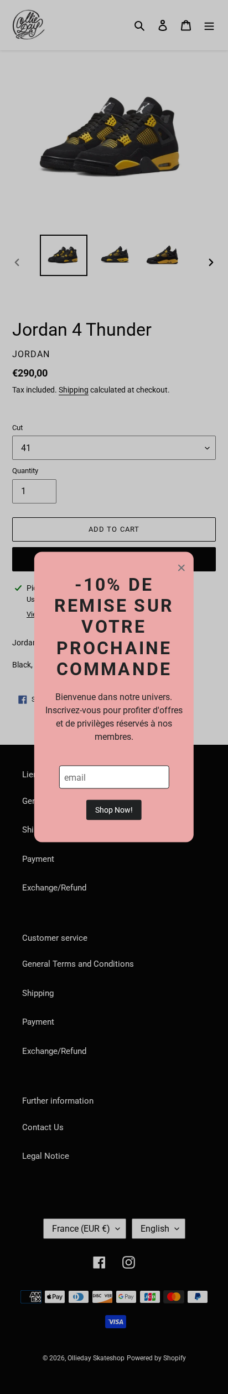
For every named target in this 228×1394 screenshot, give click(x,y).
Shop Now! (114, 809)
